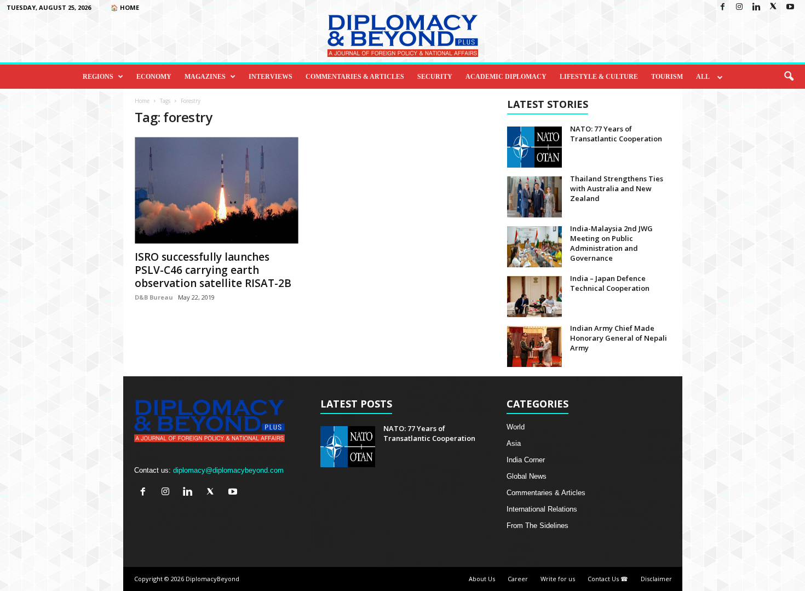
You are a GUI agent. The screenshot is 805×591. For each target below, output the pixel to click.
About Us (482, 579)
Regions (98, 77)
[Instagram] (739, 7)
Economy (153, 77)
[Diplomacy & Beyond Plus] (402, 36)
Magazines (205, 77)
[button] (789, 77)
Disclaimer (656, 579)
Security (434, 77)
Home (142, 101)
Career (518, 579)
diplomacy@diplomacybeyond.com (228, 470)
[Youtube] (790, 7)
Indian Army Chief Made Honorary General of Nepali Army (618, 338)
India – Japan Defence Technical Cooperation (609, 283)
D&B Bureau (154, 297)
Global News (527, 476)
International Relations (542, 509)
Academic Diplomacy (506, 77)
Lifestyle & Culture (599, 77)
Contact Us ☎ (608, 579)
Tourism (667, 77)
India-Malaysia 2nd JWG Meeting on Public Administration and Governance (611, 243)
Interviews (270, 77)
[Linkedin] (756, 7)
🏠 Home (125, 7)
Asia (514, 443)
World (516, 427)
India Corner (526, 460)
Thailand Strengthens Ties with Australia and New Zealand (616, 188)
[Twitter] (773, 7)
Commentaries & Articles (355, 77)
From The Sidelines (537, 525)
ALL (703, 77)
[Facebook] (722, 7)
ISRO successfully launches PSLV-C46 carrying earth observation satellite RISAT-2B (213, 270)
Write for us (557, 579)
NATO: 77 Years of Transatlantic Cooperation (616, 134)
